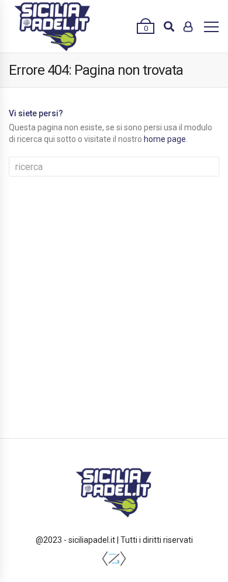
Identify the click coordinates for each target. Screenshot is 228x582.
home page (165, 139)
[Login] (188, 26)
